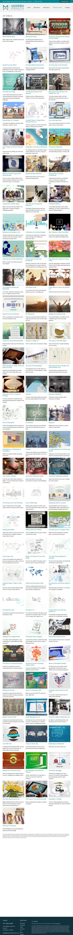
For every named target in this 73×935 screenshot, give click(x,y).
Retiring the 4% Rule (8, 690)
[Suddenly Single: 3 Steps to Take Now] (13, 581)
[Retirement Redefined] (59, 392)
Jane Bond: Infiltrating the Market (58, 476)
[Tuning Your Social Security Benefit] (13, 338)
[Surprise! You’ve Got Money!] (13, 312)
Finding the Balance (54, 204)
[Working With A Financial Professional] (59, 171)
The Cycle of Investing (9, 826)
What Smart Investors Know (57, 636)
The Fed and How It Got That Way (13, 503)
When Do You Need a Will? (33, 690)
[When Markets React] (13, 34)
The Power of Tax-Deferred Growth (36, 799)
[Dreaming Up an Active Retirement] (13, 257)
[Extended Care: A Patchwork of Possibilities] (13, 447)
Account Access (65, 1)
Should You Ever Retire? (10, 65)
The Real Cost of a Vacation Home (59, 529)
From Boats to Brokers (9, 476)
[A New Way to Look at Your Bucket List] (59, 285)
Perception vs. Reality (55, 799)
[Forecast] (36, 392)
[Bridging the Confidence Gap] (59, 312)
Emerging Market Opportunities (35, 65)
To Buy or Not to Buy (32, 744)
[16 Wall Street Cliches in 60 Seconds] (36, 89)
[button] (29, 7)
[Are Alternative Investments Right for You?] (59, 581)
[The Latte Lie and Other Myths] (59, 338)
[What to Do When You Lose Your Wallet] (36, 554)
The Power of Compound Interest (12, 663)
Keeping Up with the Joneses (57, 503)
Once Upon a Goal (31, 287)
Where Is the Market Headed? (57, 663)
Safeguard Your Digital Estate (11, 636)
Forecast (28, 394)
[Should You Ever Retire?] (13, 63)
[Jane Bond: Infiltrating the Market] (59, 474)
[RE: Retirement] (36, 312)
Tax (21, 930)
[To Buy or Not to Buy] (36, 741)
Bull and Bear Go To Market (11, 120)
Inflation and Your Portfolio (33, 529)
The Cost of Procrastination (34, 366)
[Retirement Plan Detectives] (36, 171)
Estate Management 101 (33, 717)
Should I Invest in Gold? (9, 717)
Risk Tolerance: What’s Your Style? (59, 232)
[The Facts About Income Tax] (13, 797)
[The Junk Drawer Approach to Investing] (59, 554)
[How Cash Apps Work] (59, 118)
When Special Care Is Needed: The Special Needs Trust (59, 366)
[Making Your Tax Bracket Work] (13, 768)
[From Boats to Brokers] (13, 474)
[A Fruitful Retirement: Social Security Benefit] (59, 447)
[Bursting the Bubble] (13, 527)
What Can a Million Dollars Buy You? (59, 717)
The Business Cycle (8, 610)
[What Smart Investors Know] (59, 634)
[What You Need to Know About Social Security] (13, 171)
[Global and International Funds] (36, 581)
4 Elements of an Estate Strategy (35, 232)
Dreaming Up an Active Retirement (13, 259)
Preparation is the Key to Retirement (36, 147)
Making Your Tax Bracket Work (12, 770)
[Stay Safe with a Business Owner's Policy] (59, 257)
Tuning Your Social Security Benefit (13, 341)
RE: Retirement (30, 314)
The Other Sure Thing (9, 92)
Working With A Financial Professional (56, 174)
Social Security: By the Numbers (58, 65)
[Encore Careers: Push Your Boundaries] (36, 257)
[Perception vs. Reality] (59, 797)
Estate (21, 927)
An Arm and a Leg (8, 556)
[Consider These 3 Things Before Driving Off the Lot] (36, 118)
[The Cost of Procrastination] (36, 363)
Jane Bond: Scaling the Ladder (34, 476)
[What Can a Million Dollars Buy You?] (59, 715)
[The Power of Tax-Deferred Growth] (36, 797)
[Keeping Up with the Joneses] (59, 500)
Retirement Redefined (55, 394)
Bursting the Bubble (8, 529)
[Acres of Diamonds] (13, 420)
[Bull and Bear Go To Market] (13, 118)
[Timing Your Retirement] (59, 145)
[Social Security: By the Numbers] (59, 63)
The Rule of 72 (30, 610)
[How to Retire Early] (36, 500)
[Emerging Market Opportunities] (36, 63)
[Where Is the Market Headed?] (59, 661)
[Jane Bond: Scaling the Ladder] (36, 474)
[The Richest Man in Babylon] (36, 634)
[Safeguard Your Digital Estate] (13, 634)
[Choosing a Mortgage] (59, 768)
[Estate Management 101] (36, 715)
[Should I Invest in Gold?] (13, 715)
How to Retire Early (31, 503)
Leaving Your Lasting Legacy (11, 204)
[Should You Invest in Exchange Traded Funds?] (36, 661)
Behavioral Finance (31, 36)
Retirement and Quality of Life (11, 232)
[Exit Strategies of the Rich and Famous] (36, 768)
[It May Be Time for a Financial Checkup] (13, 392)
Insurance (22, 929)
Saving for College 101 (32, 341)
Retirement (22, 923)
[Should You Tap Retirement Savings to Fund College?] (59, 34)
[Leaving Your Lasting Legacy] (13, 201)
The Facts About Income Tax (11, 799)
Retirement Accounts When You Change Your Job (58, 92)
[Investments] (36, 420)
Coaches (28, 449)
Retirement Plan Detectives (34, 173)
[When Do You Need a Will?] (36, 688)
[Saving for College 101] (36, 338)
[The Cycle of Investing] (13, 823)
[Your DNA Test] (13, 741)
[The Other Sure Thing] (13, 89)
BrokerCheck (57, 923)
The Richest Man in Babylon (34, 636)
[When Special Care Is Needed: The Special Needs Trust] (59, 363)
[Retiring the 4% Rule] (13, 688)
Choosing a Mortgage (55, 770)
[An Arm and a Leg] (13, 554)
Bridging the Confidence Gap (57, 314)
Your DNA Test (7, 744)
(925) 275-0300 (38, 1)
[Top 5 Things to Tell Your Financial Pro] (13, 145)
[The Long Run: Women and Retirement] (13, 285)
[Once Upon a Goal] (36, 285)
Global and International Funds (34, 583)
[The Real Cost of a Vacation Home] (59, 527)
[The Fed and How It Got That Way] (13, 500)
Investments (29, 422)
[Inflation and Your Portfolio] (36, 527)
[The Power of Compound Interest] (13, 661)
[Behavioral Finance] (36, 34)
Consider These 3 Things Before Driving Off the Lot (35, 121)
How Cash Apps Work (55, 120)
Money (21, 932)
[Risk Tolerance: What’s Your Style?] (59, 230)
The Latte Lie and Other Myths (58, 341)
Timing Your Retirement (55, 147)
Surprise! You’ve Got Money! (11, 314)
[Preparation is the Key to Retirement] (36, 145)
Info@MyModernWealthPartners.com (11, 933)
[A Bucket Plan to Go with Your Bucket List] (59, 608)
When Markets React (9, 36)
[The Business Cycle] (13, 608)
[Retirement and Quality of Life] (13, 230)
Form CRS (36, 921)
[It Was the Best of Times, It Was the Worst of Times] (13, 363)
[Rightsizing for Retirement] (59, 741)
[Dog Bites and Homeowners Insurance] (36, 201)
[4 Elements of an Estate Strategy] (36, 230)
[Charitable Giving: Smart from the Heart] (59, 688)
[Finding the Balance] (59, 201)
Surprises (51, 422)
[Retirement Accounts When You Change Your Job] (59, 89)
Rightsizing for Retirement (56, 744)
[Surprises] (59, 420)
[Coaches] (36, 447)
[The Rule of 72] (36, 608)
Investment (22, 925)
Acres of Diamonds (8, 422)
